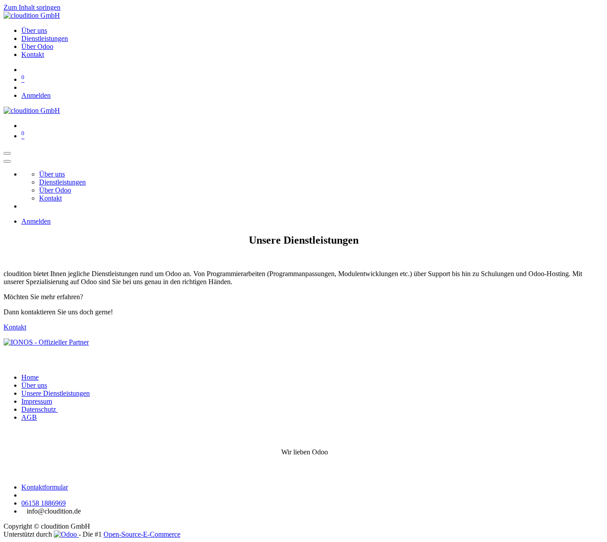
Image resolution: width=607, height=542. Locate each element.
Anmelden (36, 95)
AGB (29, 417)
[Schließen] (7, 161)
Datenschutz (39, 409)
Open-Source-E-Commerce (142, 534)
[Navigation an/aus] (7, 153)
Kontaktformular (44, 487)
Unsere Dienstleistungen (55, 393)
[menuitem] (34, 30)
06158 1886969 (43, 503)
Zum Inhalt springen (32, 7)
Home (30, 377)
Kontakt (15, 327)
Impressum (36, 401)
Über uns (34, 385)
